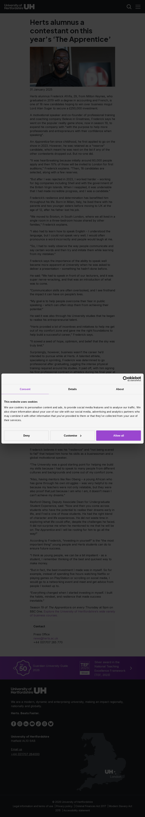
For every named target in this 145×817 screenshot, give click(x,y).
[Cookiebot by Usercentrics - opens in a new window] (125, 379)
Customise (70, 435)
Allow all (118, 435)
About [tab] (120, 389)
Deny (26, 435)
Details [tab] (72, 389)
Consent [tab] (25, 389)
